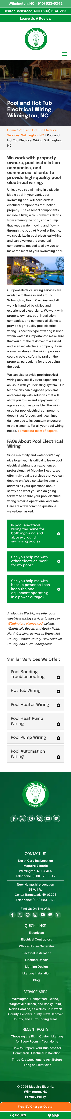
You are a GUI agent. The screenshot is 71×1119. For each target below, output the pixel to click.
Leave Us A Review (35, 18)
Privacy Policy (35, 1097)
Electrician (36, 932)
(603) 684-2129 (44, 900)
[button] (64, 54)
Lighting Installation (36, 973)
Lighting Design (36, 966)
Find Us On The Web (35, 908)
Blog (36, 980)
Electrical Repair (36, 960)
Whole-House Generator (36, 946)
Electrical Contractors (36, 939)
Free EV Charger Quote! (35, 1106)
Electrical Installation (36, 953)
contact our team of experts (37, 431)
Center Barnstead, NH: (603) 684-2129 (35, 11)
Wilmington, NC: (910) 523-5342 (35, 3)
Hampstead (34, 623)
